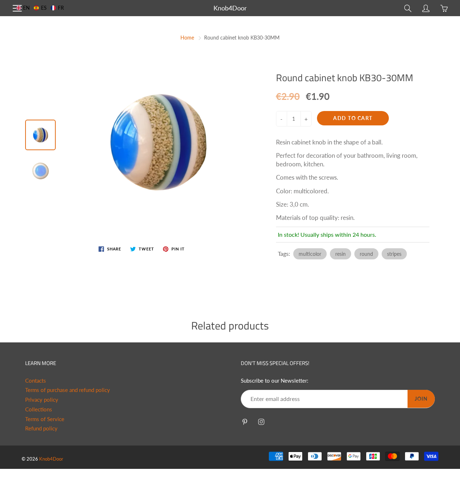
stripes (394, 254)
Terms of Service (44, 419)
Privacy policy (41, 400)
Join (421, 399)
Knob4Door (230, 8)
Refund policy (41, 428)
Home (187, 37)
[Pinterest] (244, 421)
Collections (38, 409)
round (366, 254)
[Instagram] (261, 421)
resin (340, 254)
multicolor (310, 254)
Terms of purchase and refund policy (67, 390)
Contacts (35, 381)
